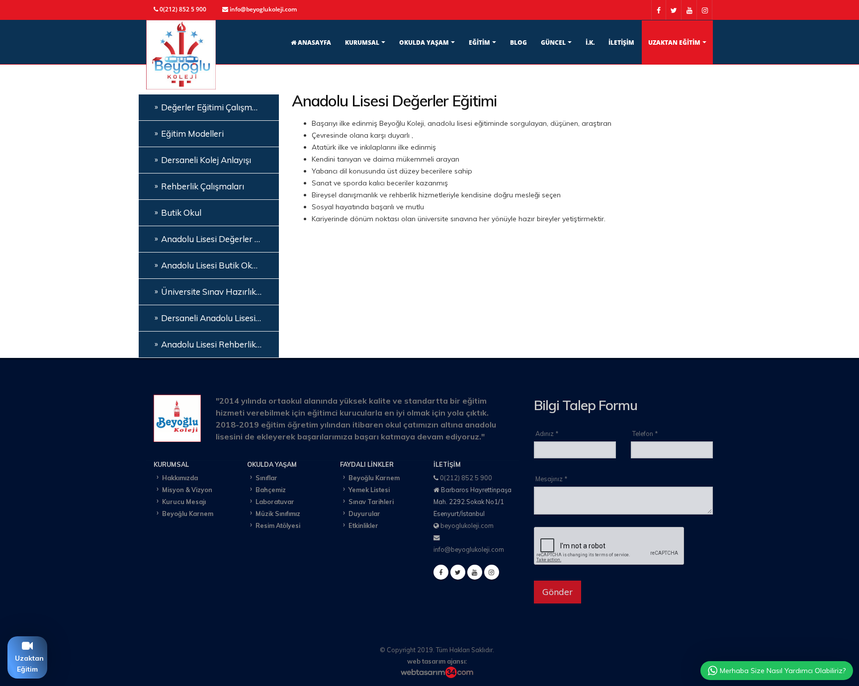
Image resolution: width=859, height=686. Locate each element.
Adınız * (546, 433)
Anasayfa (313, 42)
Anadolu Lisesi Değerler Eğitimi (217, 239)
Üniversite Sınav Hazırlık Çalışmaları (217, 291)
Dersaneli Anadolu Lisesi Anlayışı (217, 318)
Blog (518, 42)
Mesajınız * (551, 479)
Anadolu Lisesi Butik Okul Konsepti (217, 265)
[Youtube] (474, 572)
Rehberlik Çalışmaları (202, 186)
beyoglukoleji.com (467, 525)
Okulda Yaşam (424, 42)
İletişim (621, 42)
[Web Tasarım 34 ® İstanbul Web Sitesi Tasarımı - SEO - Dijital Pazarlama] (437, 672)
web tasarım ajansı (436, 661)
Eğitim (479, 42)
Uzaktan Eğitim (674, 42)
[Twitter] (457, 572)
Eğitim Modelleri (192, 133)
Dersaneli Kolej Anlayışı (206, 160)
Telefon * (645, 433)
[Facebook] (440, 572)
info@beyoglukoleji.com (468, 549)
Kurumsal (362, 42)
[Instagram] (491, 572)
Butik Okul (181, 212)
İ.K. (590, 42)
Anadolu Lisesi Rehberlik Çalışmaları (217, 344)
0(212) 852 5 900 (466, 478)
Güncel (553, 42)
